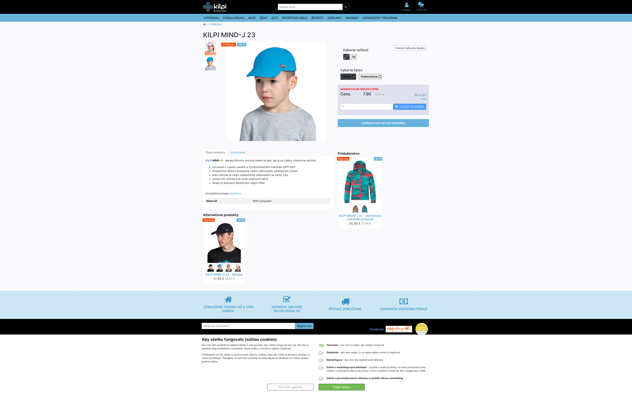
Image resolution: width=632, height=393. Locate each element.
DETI (275, 18)
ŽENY (264, 18)
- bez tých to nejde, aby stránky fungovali (355, 345)
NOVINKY (352, 18)
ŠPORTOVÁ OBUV (294, 18)
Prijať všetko (341, 387)
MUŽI (252, 18)
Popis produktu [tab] (215, 152)
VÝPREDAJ (211, 18)
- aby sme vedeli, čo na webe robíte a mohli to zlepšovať (363, 352)
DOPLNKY (335, 18)
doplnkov (235, 193)
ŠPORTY (317, 18)
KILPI (209, 160)
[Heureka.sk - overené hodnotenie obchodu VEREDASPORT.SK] (421, 328)
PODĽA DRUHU (234, 18)
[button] (421, 7)
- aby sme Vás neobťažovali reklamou (355, 359)
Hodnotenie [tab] (238, 152)
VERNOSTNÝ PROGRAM (380, 18)
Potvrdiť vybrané (290, 387)
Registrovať (304, 326)
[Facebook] (377, 328)
